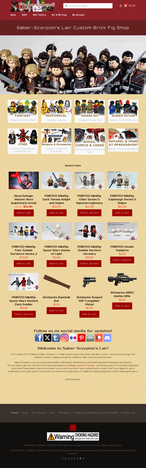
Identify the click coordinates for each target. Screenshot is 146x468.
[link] (23, 111)
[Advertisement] (73, 389)
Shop (25, 412)
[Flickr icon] (68, 458)
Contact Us (128, 412)
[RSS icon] (83, 458)
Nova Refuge (88, 365)
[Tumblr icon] (77, 458)
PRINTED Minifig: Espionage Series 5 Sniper (122, 199)
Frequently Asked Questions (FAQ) (96, 412)
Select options (89, 212)
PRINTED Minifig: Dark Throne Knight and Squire (57, 199)
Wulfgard (71, 365)
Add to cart (24, 213)
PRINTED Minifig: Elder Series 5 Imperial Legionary (89, 199)
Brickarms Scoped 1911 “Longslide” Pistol (89, 301)
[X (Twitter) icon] (65, 458)
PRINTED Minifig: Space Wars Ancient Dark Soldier (23, 301)
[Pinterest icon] (71, 458)
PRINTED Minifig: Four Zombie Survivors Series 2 (23, 250)
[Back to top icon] (73, 428)
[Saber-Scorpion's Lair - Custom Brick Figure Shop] (33, 5)
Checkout (65, 412)
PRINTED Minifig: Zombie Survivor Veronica (89, 250)
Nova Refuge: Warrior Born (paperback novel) (23, 199)
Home (15, 412)
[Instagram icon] (74, 458)
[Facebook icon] (62, 458)
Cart (52, 412)
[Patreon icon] (80, 458)
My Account (39, 412)
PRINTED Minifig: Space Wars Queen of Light (56, 250)
